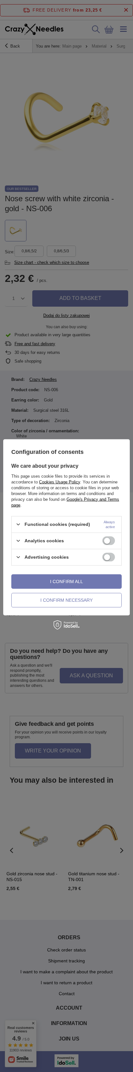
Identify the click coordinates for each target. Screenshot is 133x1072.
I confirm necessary (66, 600)
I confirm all (66, 581)
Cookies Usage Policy (59, 481)
